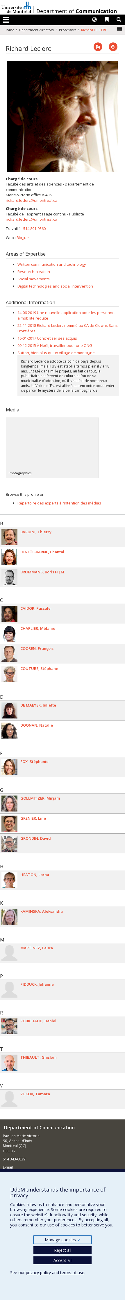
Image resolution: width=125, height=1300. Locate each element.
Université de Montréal (16, 7)
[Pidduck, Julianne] (9, 990)
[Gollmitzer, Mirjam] (9, 804)
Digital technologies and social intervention (55, 286)
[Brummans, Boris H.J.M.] (9, 577)
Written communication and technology (51, 264)
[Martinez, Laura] (9, 953)
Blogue (23, 237)
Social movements (33, 278)
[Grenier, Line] (9, 824)
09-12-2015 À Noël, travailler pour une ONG (54, 345)
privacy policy (38, 1272)
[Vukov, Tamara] (9, 1099)
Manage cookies (62, 1239)
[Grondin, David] (9, 844)
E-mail (8, 1167)
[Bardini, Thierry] (9, 537)
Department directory (36, 30)
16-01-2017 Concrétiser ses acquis (47, 338)
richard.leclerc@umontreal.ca (31, 200)
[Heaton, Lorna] (9, 880)
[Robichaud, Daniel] (9, 1026)
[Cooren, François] (9, 654)
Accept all (62, 1260)
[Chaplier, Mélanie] (9, 634)
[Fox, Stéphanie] (9, 767)
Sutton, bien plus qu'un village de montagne (56, 352)
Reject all (62, 1250)
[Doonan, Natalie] (9, 731)
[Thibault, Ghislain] (9, 1063)
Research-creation (33, 271)
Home (9, 30)
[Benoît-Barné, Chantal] (9, 557)
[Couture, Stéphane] (9, 674)
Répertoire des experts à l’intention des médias (59, 503)
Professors (67, 30)
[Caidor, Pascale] (9, 614)
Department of (76, 11)
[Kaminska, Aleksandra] (9, 917)
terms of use (72, 1272)
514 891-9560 (34, 228)
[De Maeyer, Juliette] (9, 710)
